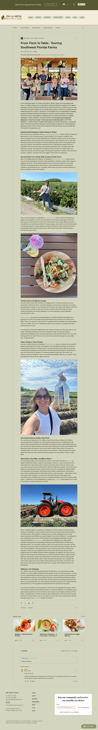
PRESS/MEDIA (35, 702)
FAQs (33, 708)
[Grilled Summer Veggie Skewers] (74, 625)
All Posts (15, 27)
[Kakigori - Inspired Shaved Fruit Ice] (24, 625)
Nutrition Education (48, 27)
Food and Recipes (24, 27)
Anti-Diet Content (36, 27)
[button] (74, 4)
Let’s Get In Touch (12, 693)
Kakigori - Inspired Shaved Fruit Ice (23, 635)
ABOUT (34, 696)
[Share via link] (32, 603)
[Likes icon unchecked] (25, 681)
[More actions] (76, 38)
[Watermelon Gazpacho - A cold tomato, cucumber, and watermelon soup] (49, 625)
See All (83, 616)
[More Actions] (76, 670)
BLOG (33, 705)
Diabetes (58, 27)
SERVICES (34, 699)
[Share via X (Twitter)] (25, 603)
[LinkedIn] (9, 702)
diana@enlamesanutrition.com (14, 699)
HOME (33, 693)
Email (58, 704)
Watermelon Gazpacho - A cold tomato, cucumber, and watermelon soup (49, 635)
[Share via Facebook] (21, 603)
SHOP (33, 711)
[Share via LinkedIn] (29, 603)
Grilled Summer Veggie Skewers (72, 635)
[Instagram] (7, 702)
